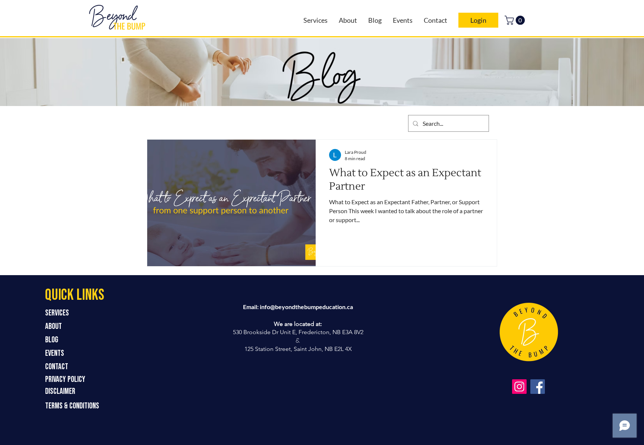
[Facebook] (537, 386)
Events (54, 353)
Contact (56, 367)
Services (57, 313)
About (53, 326)
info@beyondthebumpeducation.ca (306, 306)
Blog (51, 340)
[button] (516, 20)
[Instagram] (519, 386)
